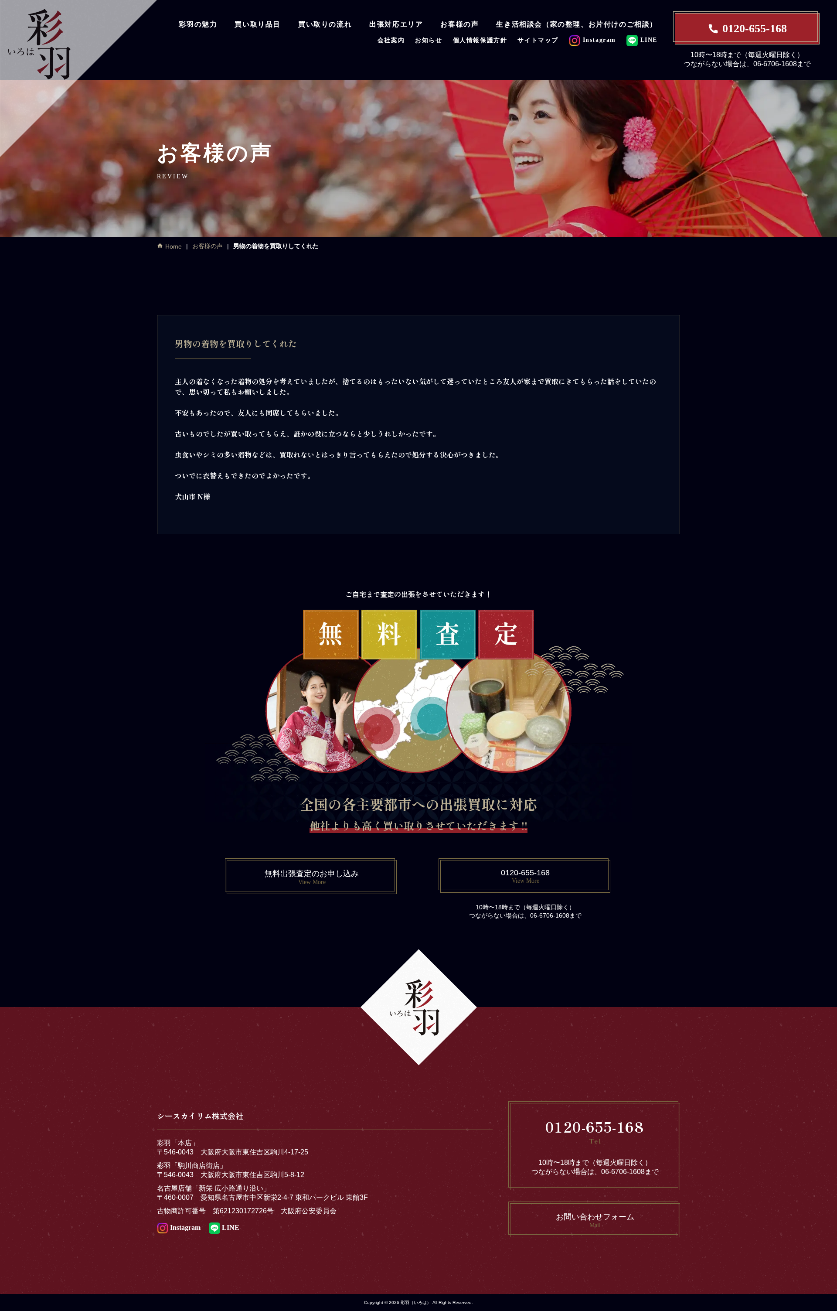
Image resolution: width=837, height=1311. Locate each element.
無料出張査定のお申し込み (312, 877)
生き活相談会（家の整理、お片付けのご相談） (576, 24)
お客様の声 (459, 24)
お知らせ (428, 40)
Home (173, 246)
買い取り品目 (258, 24)
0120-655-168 (754, 28)
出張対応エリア (396, 24)
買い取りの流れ (325, 24)
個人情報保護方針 (480, 40)
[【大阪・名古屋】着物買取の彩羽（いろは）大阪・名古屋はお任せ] (78, 77)
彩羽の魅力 (198, 24)
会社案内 (391, 40)
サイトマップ (537, 40)
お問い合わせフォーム (595, 1220)
